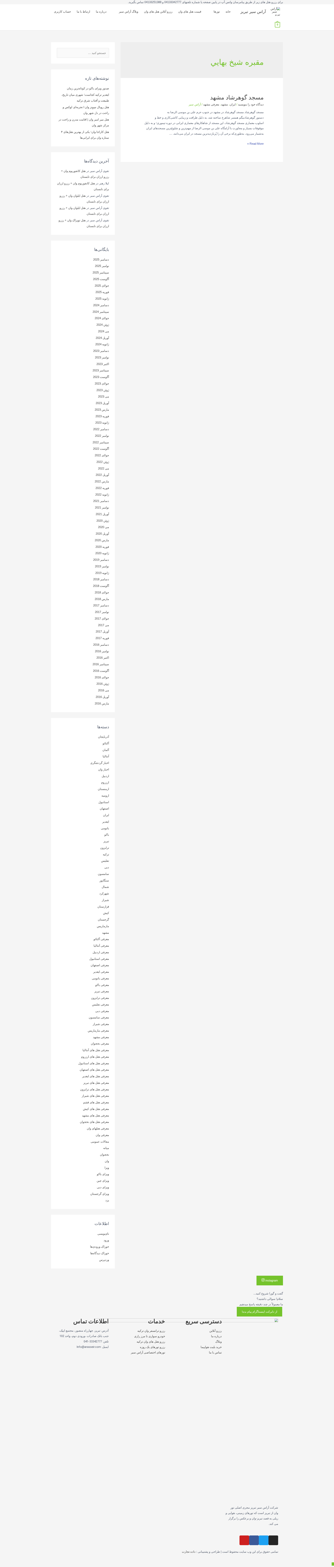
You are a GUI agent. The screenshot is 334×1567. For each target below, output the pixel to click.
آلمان (105, 749)
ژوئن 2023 (102, 390)
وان (107, 1161)
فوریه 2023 (102, 416)
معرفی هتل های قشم (96, 1102)
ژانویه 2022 (102, 494)
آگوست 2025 (101, 279)
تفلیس (105, 860)
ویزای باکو (103, 1174)
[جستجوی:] (83, 53)
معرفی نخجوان (100, 1043)
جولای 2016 (102, 677)
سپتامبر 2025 (101, 272)
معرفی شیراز (101, 1024)
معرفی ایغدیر (101, 971)
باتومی (105, 828)
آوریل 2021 (102, 514)
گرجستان (103, 919)
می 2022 (103, 468)
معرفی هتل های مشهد (95, 1115)
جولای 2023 (102, 383)
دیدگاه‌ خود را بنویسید (251, 104)
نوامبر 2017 (102, 612)
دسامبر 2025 (101, 259)
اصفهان (104, 808)
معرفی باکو (102, 985)
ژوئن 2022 (102, 461)
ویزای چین (103, 1180)
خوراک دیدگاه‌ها (99, 1253)
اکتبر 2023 (102, 364)
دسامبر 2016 (101, 644)
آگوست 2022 (101, 448)
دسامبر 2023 (101, 350)
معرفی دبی (102, 1011)
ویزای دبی (103, 1187)
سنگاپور (104, 880)
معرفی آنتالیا (101, 945)
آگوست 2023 (101, 377)
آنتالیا (106, 756)
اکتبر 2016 (102, 657)
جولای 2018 (102, 592)
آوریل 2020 (102, 533)
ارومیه (105, 795)
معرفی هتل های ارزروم (95, 1056)
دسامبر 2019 (101, 559)
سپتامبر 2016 (101, 664)
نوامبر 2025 (102, 266)
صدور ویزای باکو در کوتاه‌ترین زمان (88, 88)
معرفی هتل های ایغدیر (95, 1076)
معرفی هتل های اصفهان (94, 1069)
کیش (106, 913)
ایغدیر (105, 821)
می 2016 (103, 690)
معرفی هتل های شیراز (95, 1095)
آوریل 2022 (102, 474)
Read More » (255, 143)
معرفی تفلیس (100, 1004)
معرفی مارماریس (98, 1030)
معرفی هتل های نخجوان (94, 1121)
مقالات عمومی (100, 1141)
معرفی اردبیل (101, 952)
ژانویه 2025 (102, 298)
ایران (233, 104)
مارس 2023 (102, 409)
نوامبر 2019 (102, 566)
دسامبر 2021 (101, 501)
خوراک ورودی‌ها (99, 1246)
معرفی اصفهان (100, 965)
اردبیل (105, 776)
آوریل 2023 (102, 403)
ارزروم (105, 782)
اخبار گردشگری (99, 762)
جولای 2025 (102, 285)
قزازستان (103, 906)
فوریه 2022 (102, 488)
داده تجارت (188, 1551)
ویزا (107, 1167)
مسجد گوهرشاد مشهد (237, 97)
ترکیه (106, 854)
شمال (105, 886)
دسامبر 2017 (101, 605)
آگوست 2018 (101, 585)
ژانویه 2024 (102, 344)
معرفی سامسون (99, 1017)
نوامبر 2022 (102, 435)
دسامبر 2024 (101, 305)
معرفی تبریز (101, 991)
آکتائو (106, 743)
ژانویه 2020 (102, 553)
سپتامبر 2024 (101, 311)
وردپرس (104, 1259)
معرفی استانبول (99, 958)
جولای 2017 (102, 618)
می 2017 (103, 625)
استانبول (103, 802)
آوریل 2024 (102, 337)
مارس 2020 (102, 540)
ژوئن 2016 (102, 683)
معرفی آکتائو (101, 939)
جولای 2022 (102, 455)
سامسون (103, 873)
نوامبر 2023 (102, 357)
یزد (107, 1200)
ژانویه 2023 (102, 422)
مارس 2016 (102, 703)
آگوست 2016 (101, 670)
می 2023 (103, 396)
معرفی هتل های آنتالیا (96, 1050)
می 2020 (103, 527)
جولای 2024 (102, 318)
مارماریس (103, 926)
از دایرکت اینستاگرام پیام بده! (259, 1311)
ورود (106, 1240)
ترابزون (104, 847)
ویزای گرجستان (99, 1193)
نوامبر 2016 (102, 651)
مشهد (224, 104)
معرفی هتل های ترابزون (94, 1089)
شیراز (105, 900)
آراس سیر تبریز (253, 11)
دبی (106, 867)
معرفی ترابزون (100, 997)
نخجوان (104, 1154)
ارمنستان (103, 789)
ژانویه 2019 (102, 572)
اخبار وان (103, 769)
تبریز (106, 841)
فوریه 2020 (102, 546)
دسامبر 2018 (101, 579)
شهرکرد (104, 893)
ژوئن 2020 (102, 520)
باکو (106, 834)
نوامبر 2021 (102, 507)
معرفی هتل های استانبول (93, 1063)
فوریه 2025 (102, 292)
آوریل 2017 (102, 631)
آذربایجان (103, 736)
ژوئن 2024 (102, 324)
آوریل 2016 (102, 696)
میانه (106, 1148)
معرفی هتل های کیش (96, 1108)
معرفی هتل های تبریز (96, 1082)
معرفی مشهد (211, 104)
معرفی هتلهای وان (98, 1128)
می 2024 (103, 331)
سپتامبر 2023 (101, 370)
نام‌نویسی (103, 1233)
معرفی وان (102, 1135)
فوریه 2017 (102, 638)
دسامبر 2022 (101, 429)
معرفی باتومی (100, 978)
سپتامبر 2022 (101, 442)
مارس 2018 (102, 599)
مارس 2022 (102, 481)
